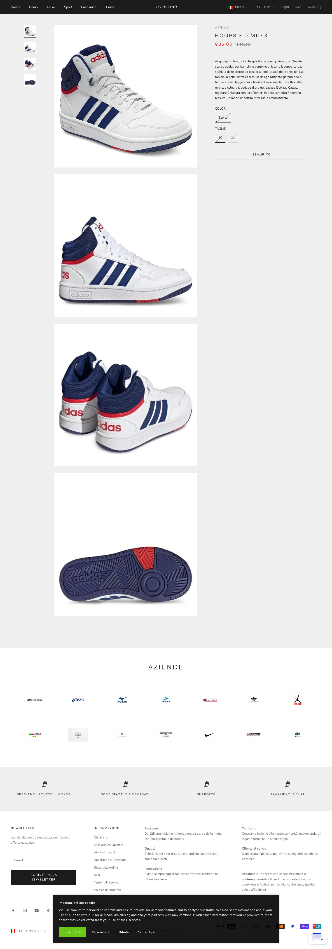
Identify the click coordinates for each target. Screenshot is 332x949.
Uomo (33, 7)
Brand (110, 7)
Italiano (263, 7)
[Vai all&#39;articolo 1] (30, 31)
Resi (97, 875)
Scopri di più (147, 932)
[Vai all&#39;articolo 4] (30, 80)
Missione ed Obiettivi (108, 845)
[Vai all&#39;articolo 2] (30, 47)
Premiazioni (89, 7)
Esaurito (262, 155)
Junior (51, 7)
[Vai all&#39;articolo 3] (30, 63)
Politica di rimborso (107, 890)
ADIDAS (221, 27)
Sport (68, 7)
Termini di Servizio (106, 882)
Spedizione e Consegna (110, 860)
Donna (15, 7)
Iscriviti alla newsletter (43, 877)
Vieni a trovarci (104, 852)
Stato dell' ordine (106, 867)
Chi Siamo (101, 837)
